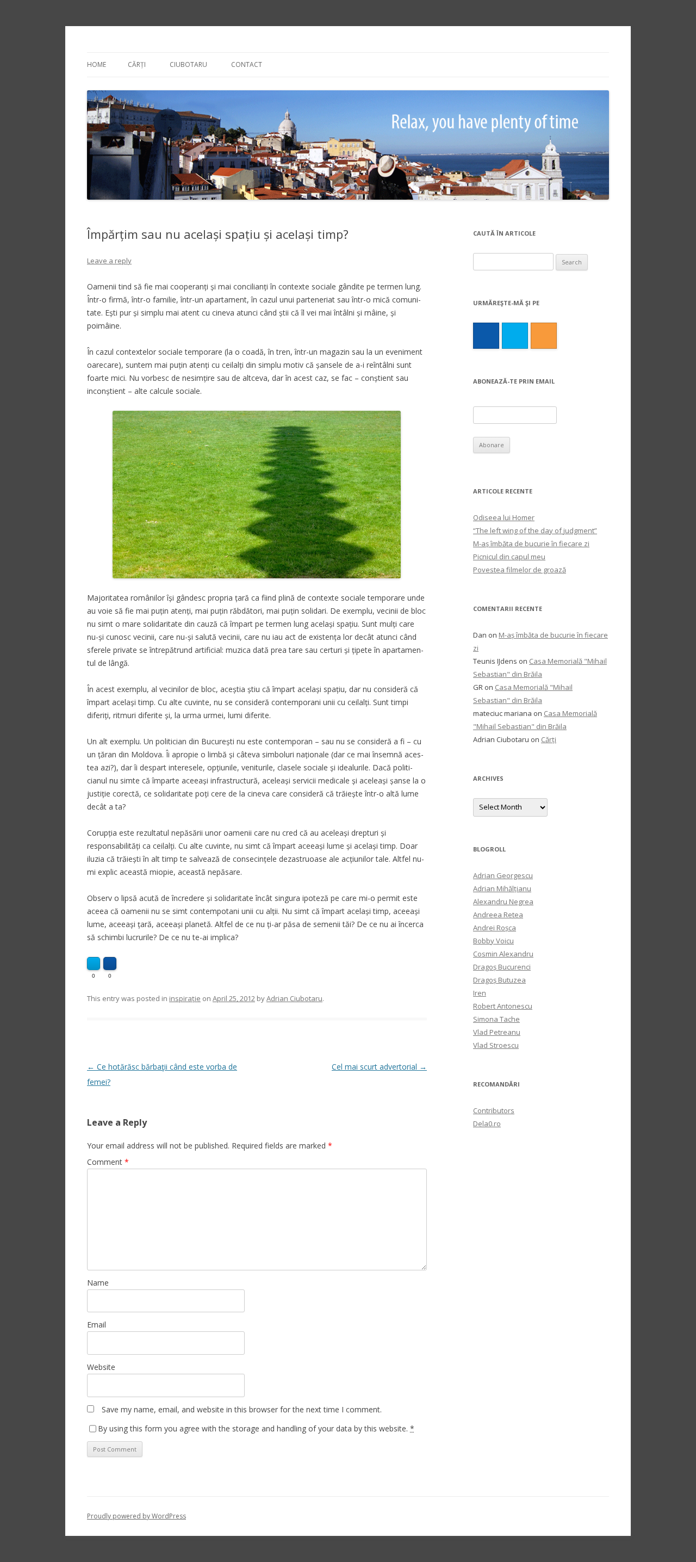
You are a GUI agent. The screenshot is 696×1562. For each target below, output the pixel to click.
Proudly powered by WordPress (136, 1516)
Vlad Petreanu (496, 1032)
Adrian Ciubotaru (294, 998)
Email (96, 1324)
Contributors (493, 1110)
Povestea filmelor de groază (519, 570)
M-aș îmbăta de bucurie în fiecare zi (531, 543)
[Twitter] (515, 336)
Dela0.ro (487, 1123)
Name (98, 1282)
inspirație (185, 998)
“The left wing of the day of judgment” (535, 530)
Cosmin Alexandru (503, 954)
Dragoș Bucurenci (502, 967)
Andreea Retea (498, 914)
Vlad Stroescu (496, 1045)
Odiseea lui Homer (504, 517)
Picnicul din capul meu (509, 556)
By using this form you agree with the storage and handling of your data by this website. (256, 1428)
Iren (479, 993)
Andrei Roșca (494, 928)
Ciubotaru (188, 64)
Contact (246, 64)
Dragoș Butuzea (499, 980)
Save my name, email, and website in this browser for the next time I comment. (242, 1409)
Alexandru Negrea (503, 901)
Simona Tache (496, 1019)
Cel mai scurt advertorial (379, 1066)
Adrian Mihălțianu (502, 888)
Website (101, 1367)
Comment (108, 1162)
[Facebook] (486, 336)
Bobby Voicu (493, 941)
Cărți (137, 64)
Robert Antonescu (502, 1006)
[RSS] (544, 336)
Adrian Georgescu (503, 875)
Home (96, 64)
